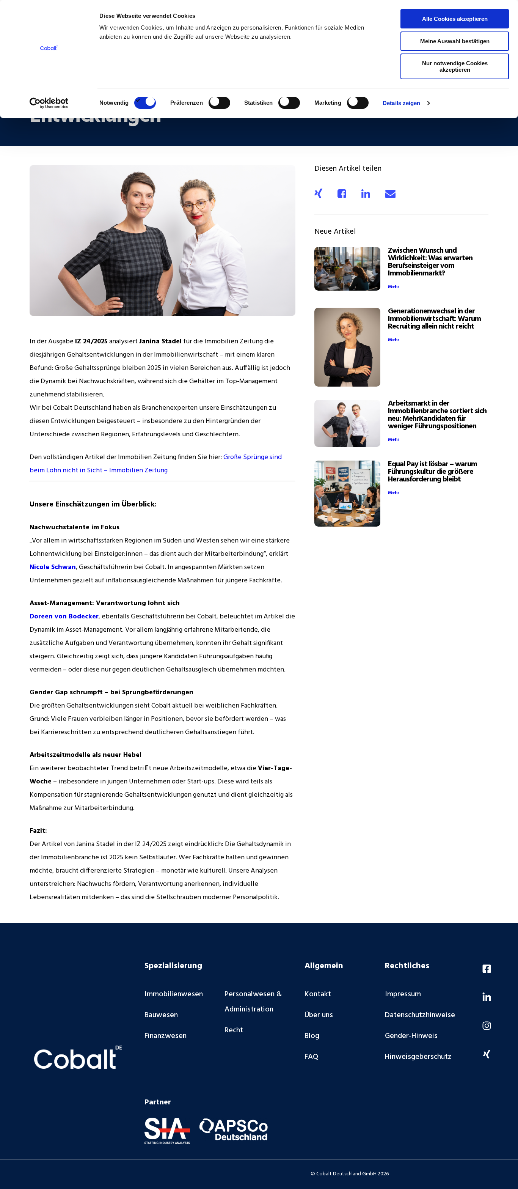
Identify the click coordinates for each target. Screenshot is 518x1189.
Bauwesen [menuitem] (161, 1015)
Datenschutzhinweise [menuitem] (420, 1015)
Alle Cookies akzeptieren (455, 19)
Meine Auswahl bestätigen (455, 41)
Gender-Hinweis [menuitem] (411, 1036)
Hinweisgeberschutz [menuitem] (418, 1057)
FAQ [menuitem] (311, 1057)
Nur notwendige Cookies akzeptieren (455, 66)
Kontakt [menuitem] (318, 994)
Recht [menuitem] (233, 1030)
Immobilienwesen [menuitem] (173, 994)
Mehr (393, 287)
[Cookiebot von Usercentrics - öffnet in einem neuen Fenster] (49, 103)
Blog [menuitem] (312, 1036)
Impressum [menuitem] (403, 994)
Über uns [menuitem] (319, 1015)
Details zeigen (401, 103)
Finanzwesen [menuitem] (165, 1036)
